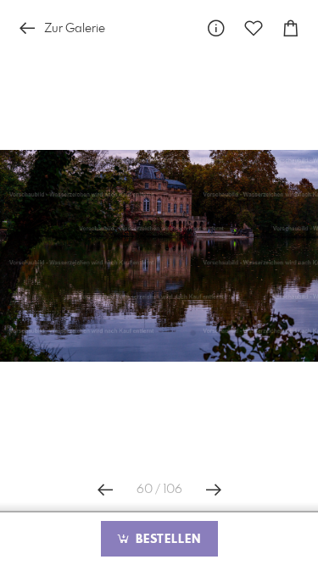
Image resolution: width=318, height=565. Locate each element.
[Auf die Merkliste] (253, 28)
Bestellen (166, 540)
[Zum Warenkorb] (291, 28)
